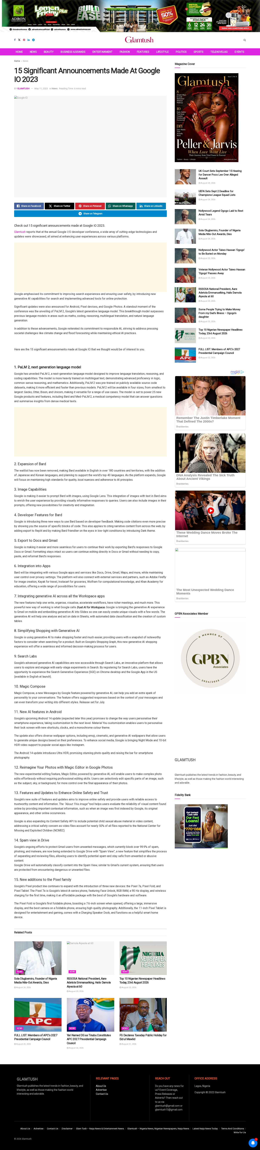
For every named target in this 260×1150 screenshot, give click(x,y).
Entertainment (103, 51)
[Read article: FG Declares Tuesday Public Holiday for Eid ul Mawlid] (143, 1015)
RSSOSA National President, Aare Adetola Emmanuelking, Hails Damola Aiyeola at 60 (89, 982)
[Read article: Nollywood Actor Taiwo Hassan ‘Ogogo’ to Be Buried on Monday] (185, 255)
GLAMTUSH (23, 88)
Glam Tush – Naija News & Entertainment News (100, 1128)
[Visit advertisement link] (130, 16)
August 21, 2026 (128, 1044)
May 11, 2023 (41, 88)
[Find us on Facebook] (15, 40)
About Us (101, 1086)
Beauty (49, 51)
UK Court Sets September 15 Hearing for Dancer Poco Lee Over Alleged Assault (220, 174)
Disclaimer (67, 1128)
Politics (181, 51)
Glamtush (20, 232)
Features (143, 51)
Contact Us (102, 1093)
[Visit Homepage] (139, 40)
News (33, 51)
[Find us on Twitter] (19, 40)
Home (19, 51)
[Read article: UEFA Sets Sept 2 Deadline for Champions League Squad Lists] (185, 197)
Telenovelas (219, 51)
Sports (199, 51)
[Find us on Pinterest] (24, 40)
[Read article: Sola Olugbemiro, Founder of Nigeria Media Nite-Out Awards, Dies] (38, 958)
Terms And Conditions (232, 1128)
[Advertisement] (90, 267)
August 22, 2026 (23, 1044)
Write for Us (240, 1132)
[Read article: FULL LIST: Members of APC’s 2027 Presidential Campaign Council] (38, 1015)
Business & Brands (73, 51)
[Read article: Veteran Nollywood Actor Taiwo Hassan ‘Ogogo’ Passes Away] (185, 275)
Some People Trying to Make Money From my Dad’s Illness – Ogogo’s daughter (219, 313)
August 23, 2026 (75, 991)
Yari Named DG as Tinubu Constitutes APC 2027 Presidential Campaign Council (89, 1039)
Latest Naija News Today (205, 1128)
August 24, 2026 (23, 987)
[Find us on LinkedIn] (29, 40)
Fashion (125, 51)
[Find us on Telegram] (33, 40)
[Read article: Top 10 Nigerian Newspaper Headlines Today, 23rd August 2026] (143, 958)
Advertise (101, 1089)
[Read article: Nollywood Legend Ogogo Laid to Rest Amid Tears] (185, 216)
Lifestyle (162, 51)
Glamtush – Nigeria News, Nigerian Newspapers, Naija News (158, 1128)
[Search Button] (245, 40)
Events (239, 51)
